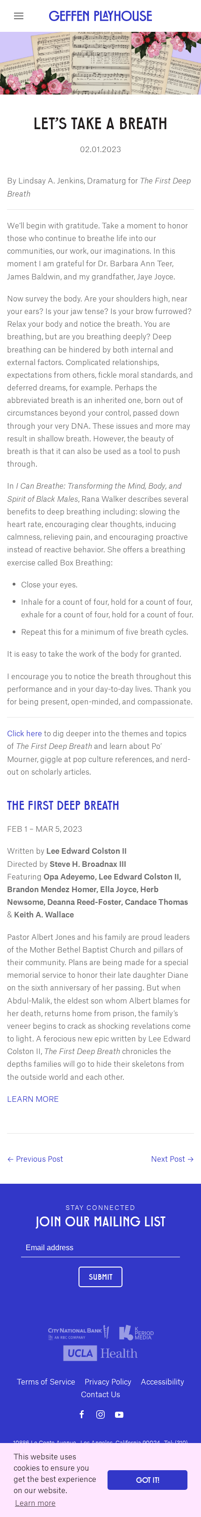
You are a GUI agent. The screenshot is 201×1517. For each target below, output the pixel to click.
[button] (18, 16)
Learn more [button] (35, 1502)
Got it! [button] (147, 1479)
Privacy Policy (108, 1381)
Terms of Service (46, 1381)
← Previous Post (35, 1158)
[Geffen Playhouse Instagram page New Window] (100, 1414)
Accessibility (162, 1381)
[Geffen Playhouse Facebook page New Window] (81, 1414)
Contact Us (100, 1394)
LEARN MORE (33, 1098)
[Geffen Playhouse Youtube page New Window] (119, 1414)
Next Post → (172, 1158)
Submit (100, 1276)
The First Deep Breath (63, 804)
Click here (24, 733)
